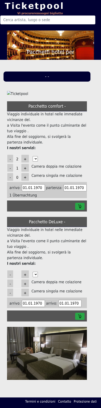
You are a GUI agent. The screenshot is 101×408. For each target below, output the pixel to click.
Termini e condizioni (40, 401)
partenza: (54, 187)
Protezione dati (85, 401)
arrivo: (15, 187)
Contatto (64, 401)
